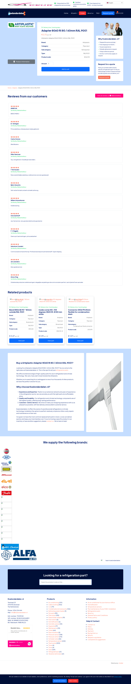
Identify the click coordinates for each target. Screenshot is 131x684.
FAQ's (90, 627)
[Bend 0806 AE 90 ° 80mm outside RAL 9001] (21, 300)
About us (90, 13)
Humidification (93, 605)
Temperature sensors (95, 607)
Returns (90, 635)
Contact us (91, 625)
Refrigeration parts (94, 611)
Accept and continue (60, 681)
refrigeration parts (62, 370)
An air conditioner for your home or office (101, 602)
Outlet (82, 13)
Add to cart (65, 69)
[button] (114, 2)
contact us (50, 421)
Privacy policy (92, 617)
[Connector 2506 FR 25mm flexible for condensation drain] (80, 300)
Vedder (121, 663)
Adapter (14, 88)
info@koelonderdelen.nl (19, 612)
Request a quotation (94, 637)
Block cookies (73, 681)
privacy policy (118, 676)
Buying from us (93, 633)
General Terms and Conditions (98, 615)
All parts (73, 13)
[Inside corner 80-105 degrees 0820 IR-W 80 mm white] (50, 300)
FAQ (97, 13)
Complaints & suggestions (97, 640)
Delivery (90, 629)
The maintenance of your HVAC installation (102, 609)
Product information (22, 62)
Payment (91, 631)
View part (21, 341)
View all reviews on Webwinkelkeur (109, 95)
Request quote (108, 13)
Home (66, 13)
